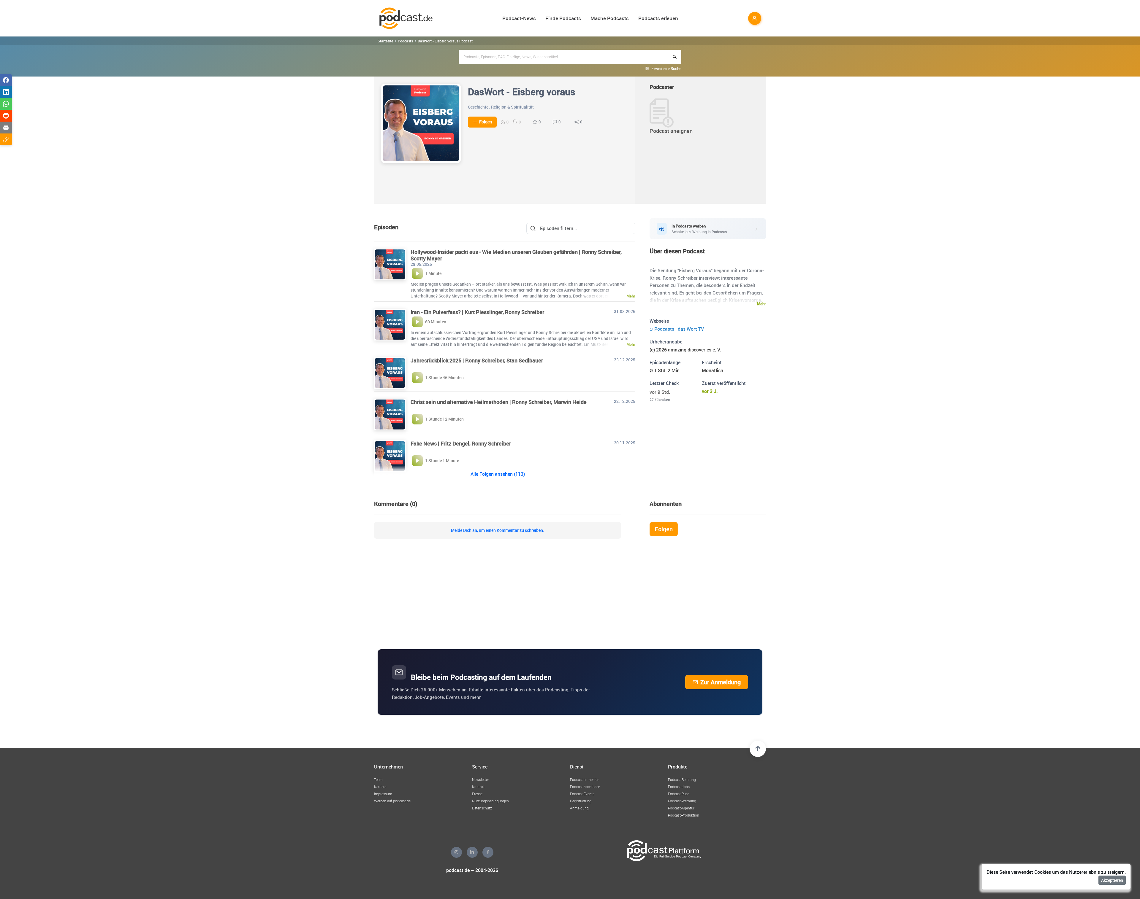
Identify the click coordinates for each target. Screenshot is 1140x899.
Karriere (380, 786)
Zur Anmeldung (720, 682)
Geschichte (478, 107)
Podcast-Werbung (682, 800)
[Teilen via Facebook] (6, 80)
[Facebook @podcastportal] (487, 852)
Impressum (383, 793)
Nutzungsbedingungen (490, 800)
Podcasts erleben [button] (658, 18)
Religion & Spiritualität (512, 107)
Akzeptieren (1112, 880)
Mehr (761, 303)
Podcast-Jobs (679, 786)
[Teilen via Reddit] (6, 116)
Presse (477, 793)
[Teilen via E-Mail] (6, 127)
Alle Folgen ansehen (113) (498, 474)
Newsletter (480, 779)
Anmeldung (579, 808)
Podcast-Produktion (683, 815)
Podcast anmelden (584, 779)
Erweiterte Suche (666, 68)
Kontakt (478, 786)
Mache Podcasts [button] (609, 18)
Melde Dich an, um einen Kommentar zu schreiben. (497, 530)
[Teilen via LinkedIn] (6, 92)
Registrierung (580, 800)
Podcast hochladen (585, 786)
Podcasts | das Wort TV (679, 329)
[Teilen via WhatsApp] (6, 104)
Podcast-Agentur (681, 808)
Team (378, 779)
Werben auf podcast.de (392, 800)
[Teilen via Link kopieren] (6, 139)
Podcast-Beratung (682, 779)
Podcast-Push (679, 793)
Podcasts (405, 41)
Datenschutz (482, 808)
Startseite (385, 41)
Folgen (485, 122)
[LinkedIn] (472, 852)
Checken (662, 399)
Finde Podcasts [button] (563, 18)
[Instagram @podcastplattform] (456, 852)
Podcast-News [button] (519, 18)
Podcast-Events (582, 793)
